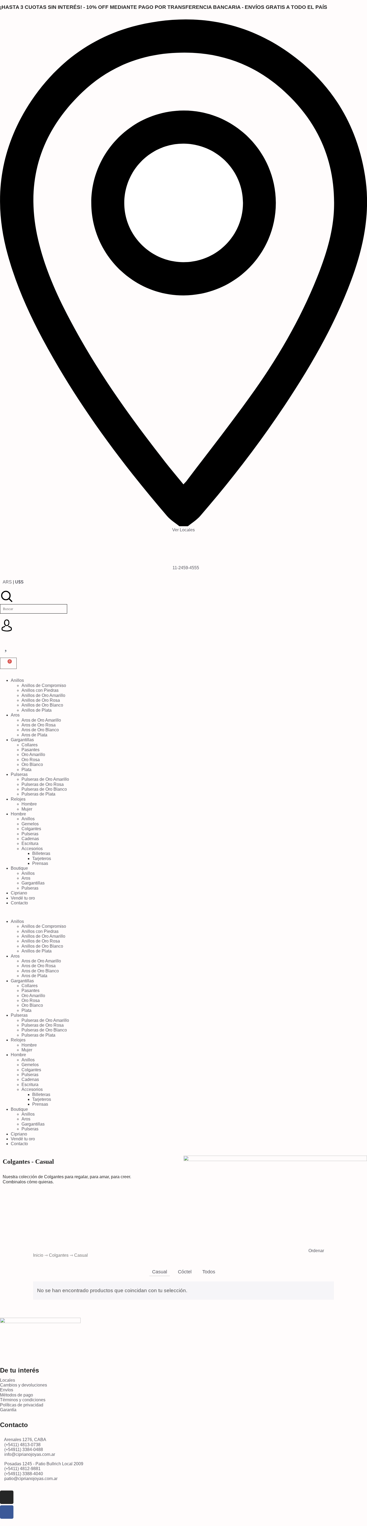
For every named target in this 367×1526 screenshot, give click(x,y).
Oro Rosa (30, 759)
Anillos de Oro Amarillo (43, 695)
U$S (19, 582)
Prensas (40, 863)
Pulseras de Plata (38, 794)
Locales (7, 1380)
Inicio (38, 1255)
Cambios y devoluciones (23, 1385)
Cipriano (19, 893)
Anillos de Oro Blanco (42, 705)
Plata (26, 769)
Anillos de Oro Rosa (40, 700)
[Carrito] (8, 663)
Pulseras (19, 774)
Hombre (29, 804)
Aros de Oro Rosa (38, 725)
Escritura (29, 843)
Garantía (8, 1409)
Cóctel (185, 1271)
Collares (29, 745)
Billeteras (41, 853)
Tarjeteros (41, 858)
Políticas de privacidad (21, 1405)
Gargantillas (22, 739)
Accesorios (32, 848)
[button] (183, 912)
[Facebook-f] (6, 1512)
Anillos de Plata (36, 710)
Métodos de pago (16, 1395)
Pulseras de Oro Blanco (44, 789)
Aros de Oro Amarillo (41, 720)
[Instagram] (6, 1497)
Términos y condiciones (22, 1400)
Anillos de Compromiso (43, 685)
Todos (208, 1271)
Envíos (6, 1390)
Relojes (18, 799)
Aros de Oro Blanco (40, 730)
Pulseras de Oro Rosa (42, 784)
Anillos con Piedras (40, 690)
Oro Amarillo (33, 754)
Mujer (26, 809)
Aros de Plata (34, 735)
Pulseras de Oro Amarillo (45, 779)
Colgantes (31, 828)
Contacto (19, 903)
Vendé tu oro (23, 898)
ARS (7, 582)
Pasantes (30, 749)
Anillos (17, 680)
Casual (159, 1271)
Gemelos (30, 824)
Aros (15, 715)
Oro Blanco (32, 764)
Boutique (19, 868)
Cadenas (30, 838)
